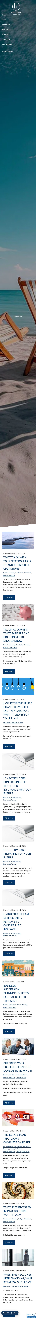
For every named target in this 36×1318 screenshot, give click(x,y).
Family (18, 645)
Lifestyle (14, 722)
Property (6, 1149)
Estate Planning (22, 1005)
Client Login (6, 39)
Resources (5, 34)
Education (6, 645)
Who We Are (6, 25)
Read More (9, 597)
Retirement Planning (9, 800)
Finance (5, 573)
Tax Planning (25, 645)
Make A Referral (7, 51)
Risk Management (9, 575)
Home (4, 15)
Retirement (27, 573)
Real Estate (26, 1146)
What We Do (6, 30)
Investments (19, 573)
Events (4, 20)
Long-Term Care (16, 797)
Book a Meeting (7, 44)
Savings (11, 573)
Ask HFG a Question (10, 1313)
